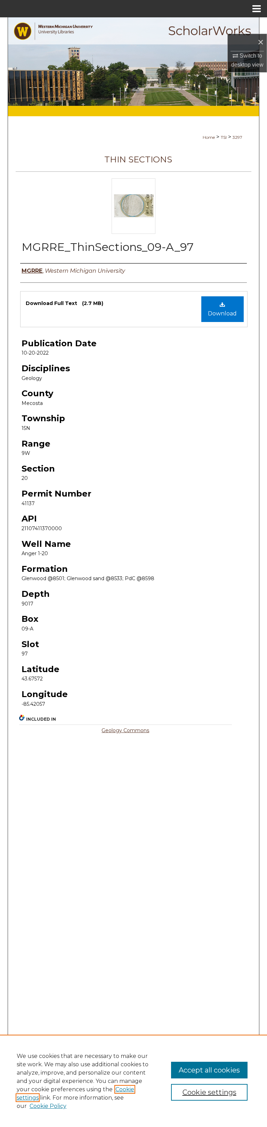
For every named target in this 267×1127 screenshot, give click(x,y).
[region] (133, 1081)
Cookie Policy (48, 1106)
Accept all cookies (209, 1070)
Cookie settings (209, 1092)
